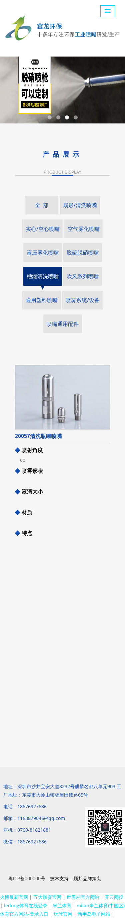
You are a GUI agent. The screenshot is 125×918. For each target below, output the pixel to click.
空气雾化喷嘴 (84, 229)
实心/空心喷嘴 (43, 229)
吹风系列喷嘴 (83, 276)
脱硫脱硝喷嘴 (83, 252)
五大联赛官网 (47, 897)
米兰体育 (62, 905)
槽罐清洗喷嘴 (43, 276)
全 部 (41, 205)
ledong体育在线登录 (25, 905)
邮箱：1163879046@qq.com (34, 818)
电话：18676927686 (25, 806)
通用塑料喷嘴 (42, 300)
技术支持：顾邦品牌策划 (75, 878)
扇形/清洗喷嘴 (80, 205)
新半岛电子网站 (94, 914)
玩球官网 (63, 914)
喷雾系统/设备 (83, 300)
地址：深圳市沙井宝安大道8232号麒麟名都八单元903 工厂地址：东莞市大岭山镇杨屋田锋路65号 (62, 790)
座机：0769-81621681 (27, 830)
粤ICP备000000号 (26, 878)
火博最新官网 (14, 897)
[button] (107, 11)
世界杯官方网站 (83, 897)
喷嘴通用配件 (63, 324)
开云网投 (114, 897)
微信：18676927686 (25, 841)
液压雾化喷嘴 (43, 252)
